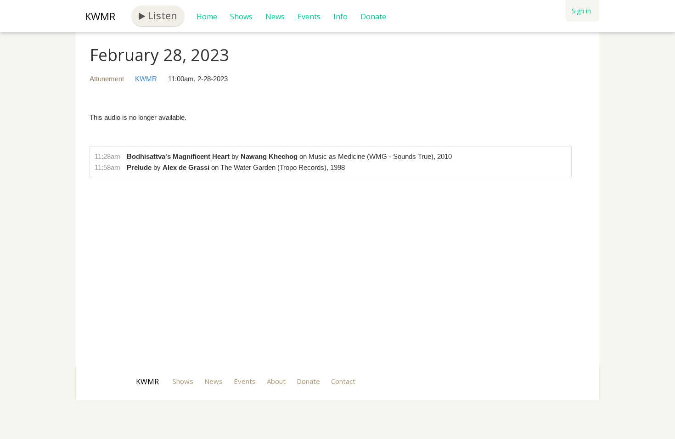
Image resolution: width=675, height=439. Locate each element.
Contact (343, 381)
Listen (161, 15)
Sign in (581, 10)
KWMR (100, 16)
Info (340, 16)
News (275, 16)
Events (309, 16)
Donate (373, 16)
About (276, 381)
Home (207, 16)
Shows (241, 16)
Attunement (107, 79)
